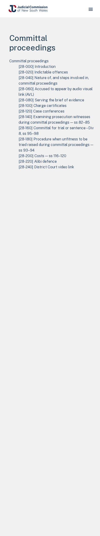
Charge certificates (43, 105)
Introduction (37, 66)
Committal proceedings (29, 61)
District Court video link (46, 167)
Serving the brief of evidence (51, 100)
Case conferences (41, 111)
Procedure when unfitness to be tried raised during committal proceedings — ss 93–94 (56, 144)
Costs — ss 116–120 (42, 156)
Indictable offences (43, 72)
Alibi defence (38, 161)
